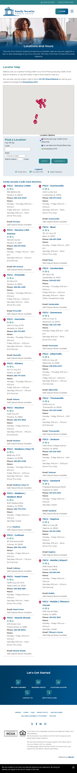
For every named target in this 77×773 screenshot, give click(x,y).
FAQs (33, 712)
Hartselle (17, 355)
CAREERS (18, 712)
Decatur (16, 222)
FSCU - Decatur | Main (19, 185)
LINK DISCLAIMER (56, 712)
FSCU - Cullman (15, 535)
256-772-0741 (20, 509)
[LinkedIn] (41, 724)
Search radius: (11, 159)
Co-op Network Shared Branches (57, 145)
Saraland (52, 511)
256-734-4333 (20, 547)
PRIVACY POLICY (42, 712)
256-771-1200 (19, 376)
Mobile (52, 593)
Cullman (16, 568)
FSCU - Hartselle (16, 319)
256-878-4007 (55, 366)
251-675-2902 (55, 493)
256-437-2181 (55, 325)
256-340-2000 (20, 198)
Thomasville (54, 431)
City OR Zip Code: (9, 144)
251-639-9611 (54, 572)
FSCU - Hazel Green (17, 576)
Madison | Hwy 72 (21, 485)
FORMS (25, 712)
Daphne (52, 552)
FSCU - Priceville (16, 275)
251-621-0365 (55, 531)
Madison (16, 527)
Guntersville (54, 219)
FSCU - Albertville (52, 354)
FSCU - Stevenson (52, 312)
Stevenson (53, 346)
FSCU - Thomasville (53, 398)
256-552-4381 (19, 287)
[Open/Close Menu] (72, 11)
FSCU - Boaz (49, 227)
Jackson (52, 472)
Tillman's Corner (56, 632)
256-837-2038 (20, 461)
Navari (71, 757)
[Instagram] (45, 724)
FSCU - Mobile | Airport (54, 560)
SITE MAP (52, 716)
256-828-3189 (20, 589)
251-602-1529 (55, 617)
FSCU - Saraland (51, 480)
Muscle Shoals (19, 651)
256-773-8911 (19, 331)
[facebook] (37, 724)
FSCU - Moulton (15, 407)
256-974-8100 (20, 420)
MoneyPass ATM (30, 82)
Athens (16, 399)
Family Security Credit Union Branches (54, 140)
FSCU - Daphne (50, 519)
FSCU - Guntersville (53, 185)
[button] (40, 104)
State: (7, 153)
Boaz (51, 260)
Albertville (53, 390)
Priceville (17, 311)
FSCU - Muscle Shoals (18, 617)
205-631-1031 (54, 280)
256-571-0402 (55, 198)
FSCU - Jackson (50, 439)
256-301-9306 (20, 246)
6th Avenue (18, 267)
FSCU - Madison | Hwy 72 (20, 449)
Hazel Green (18, 609)
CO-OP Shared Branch (49, 79)
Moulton (16, 441)
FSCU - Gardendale (52, 268)
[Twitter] (32, 724)
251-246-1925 (55, 452)
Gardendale (54, 304)
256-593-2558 (55, 239)
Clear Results (59, 161)
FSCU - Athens (15, 363)
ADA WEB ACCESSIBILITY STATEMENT (34, 716)
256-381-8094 (20, 630)
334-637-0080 (55, 410)
